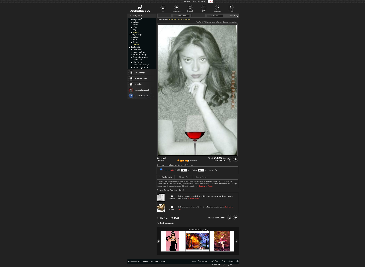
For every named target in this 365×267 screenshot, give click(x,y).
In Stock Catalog (141, 78)
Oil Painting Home (135, 16)
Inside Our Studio (199, 1)
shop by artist (135, 47)
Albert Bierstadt (138, 62)
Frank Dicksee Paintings (141, 67)
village (135, 27)
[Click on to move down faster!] (141, 68)
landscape (136, 22)
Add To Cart (220, 160)
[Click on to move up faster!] (141, 18)
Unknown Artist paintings (200, 230)
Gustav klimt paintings (140, 57)
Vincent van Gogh (139, 52)
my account (176, 11)
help (237, 261)
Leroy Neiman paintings (141, 65)
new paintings (140, 72)
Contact (231, 261)
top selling (138, 84)
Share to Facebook (141, 96)
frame (194, 261)
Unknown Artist (162, 20)
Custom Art (186, 1)
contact (232, 16)
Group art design (136, 35)
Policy (224, 261)
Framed (171, 209)
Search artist (215, 16)
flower (135, 40)
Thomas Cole (137, 60)
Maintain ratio (168, 170)
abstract (135, 25)
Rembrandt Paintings (140, 55)
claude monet (137, 49)
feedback (190, 11)
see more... (136, 32)
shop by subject (136, 20)
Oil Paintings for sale (145, 261)
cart (163, 11)
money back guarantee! (142, 90)
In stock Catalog (214, 261)
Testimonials (202, 261)
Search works (181, 16)
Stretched (172, 199)
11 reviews (193, 161)
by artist (231, 11)
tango (134, 30)
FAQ (204, 11)
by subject (217, 11)
